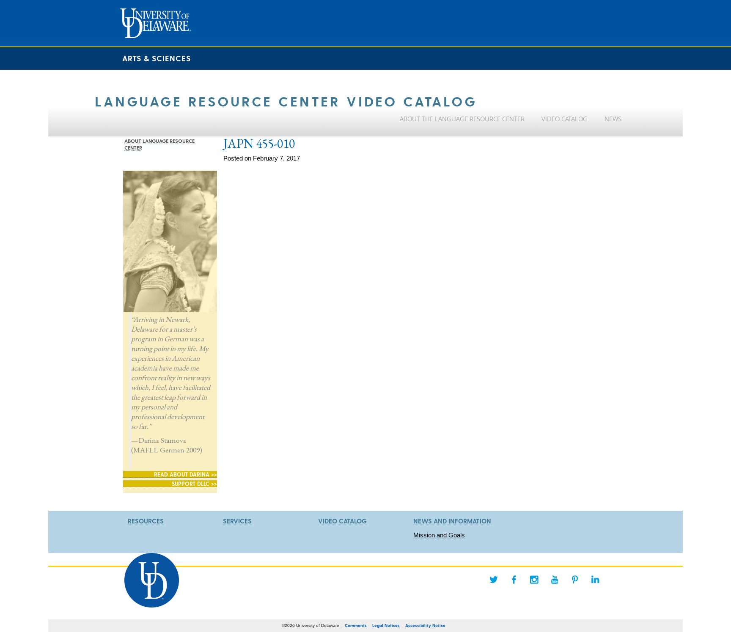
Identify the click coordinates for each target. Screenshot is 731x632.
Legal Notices (386, 625)
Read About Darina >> (185, 474)
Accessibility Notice (425, 625)
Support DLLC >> (194, 483)
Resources (146, 521)
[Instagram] (534, 579)
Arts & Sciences (156, 58)
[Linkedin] (595, 579)
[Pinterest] (575, 579)
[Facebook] (514, 579)
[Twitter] (493, 579)
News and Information (452, 521)
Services (237, 521)
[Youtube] (554, 579)
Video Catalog (342, 521)
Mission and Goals (439, 535)
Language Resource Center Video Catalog (286, 101)
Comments (356, 625)
